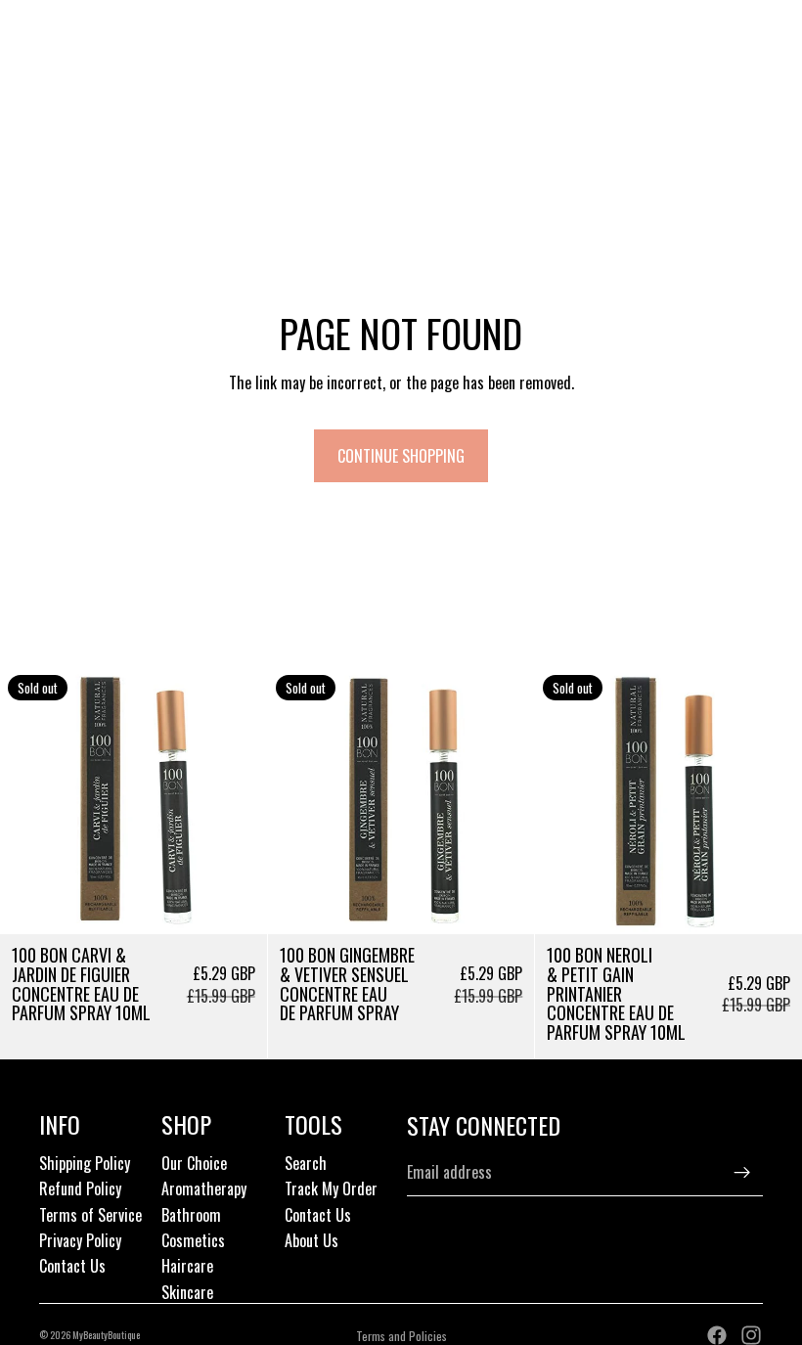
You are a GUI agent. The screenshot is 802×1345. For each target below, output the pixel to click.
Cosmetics (193, 1240)
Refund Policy (80, 1188)
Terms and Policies (401, 1335)
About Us (311, 1240)
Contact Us (72, 1266)
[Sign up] (742, 1172)
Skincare (187, 1292)
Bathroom (191, 1215)
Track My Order (331, 1188)
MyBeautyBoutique (106, 1334)
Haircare (187, 1266)
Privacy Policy (80, 1240)
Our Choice (194, 1163)
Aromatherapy (203, 1188)
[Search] (64, 64)
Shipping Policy (84, 1163)
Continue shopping (401, 456)
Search (306, 1163)
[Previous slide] (29, 801)
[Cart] (778, 64)
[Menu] (22, 64)
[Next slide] (237, 801)
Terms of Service (90, 1215)
